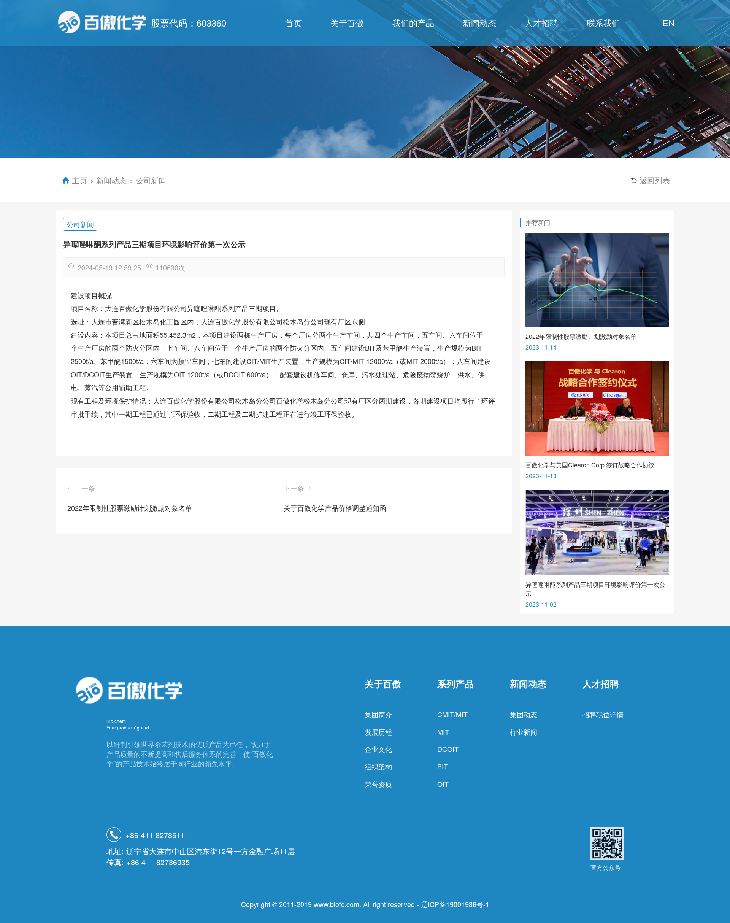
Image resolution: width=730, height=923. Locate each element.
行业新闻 (523, 732)
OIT (443, 784)
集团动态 (523, 714)
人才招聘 (541, 23)
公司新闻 (151, 180)
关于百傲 (347, 23)
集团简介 (378, 714)
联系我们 (603, 23)
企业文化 (378, 749)
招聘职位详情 (603, 714)
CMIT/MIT (452, 714)
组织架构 (378, 766)
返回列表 (655, 180)
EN (668, 23)
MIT (443, 732)
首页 (293, 23)
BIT (442, 766)
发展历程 (378, 732)
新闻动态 (479, 23)
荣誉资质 (378, 784)
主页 (79, 180)
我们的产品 (413, 23)
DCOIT (448, 749)
